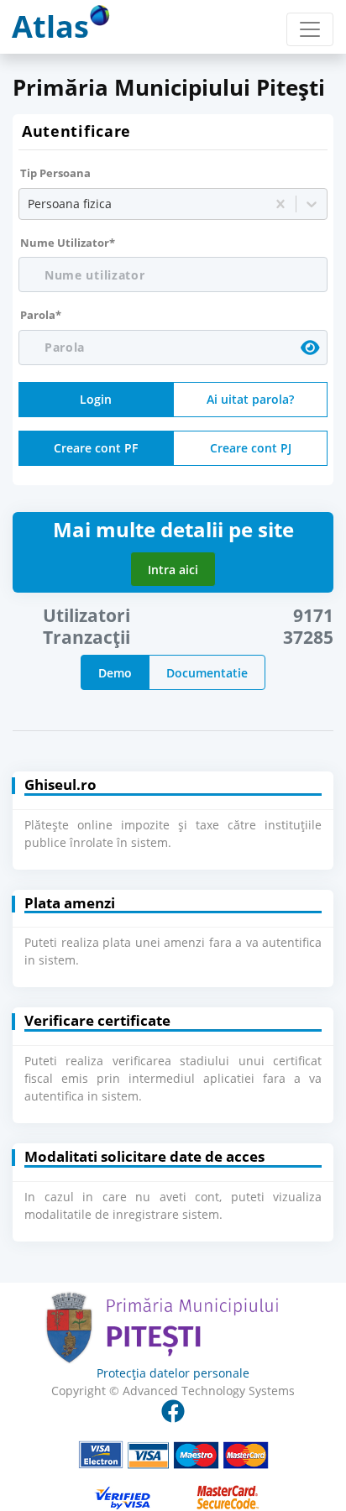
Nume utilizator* (67, 242)
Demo (115, 673)
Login (96, 399)
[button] (173, 1192)
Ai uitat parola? (250, 399)
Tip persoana (55, 172)
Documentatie (207, 673)
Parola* (40, 314)
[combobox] (29, 203)
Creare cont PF (96, 448)
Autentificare (76, 131)
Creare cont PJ (250, 448)
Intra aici (173, 570)
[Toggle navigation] (309, 29)
